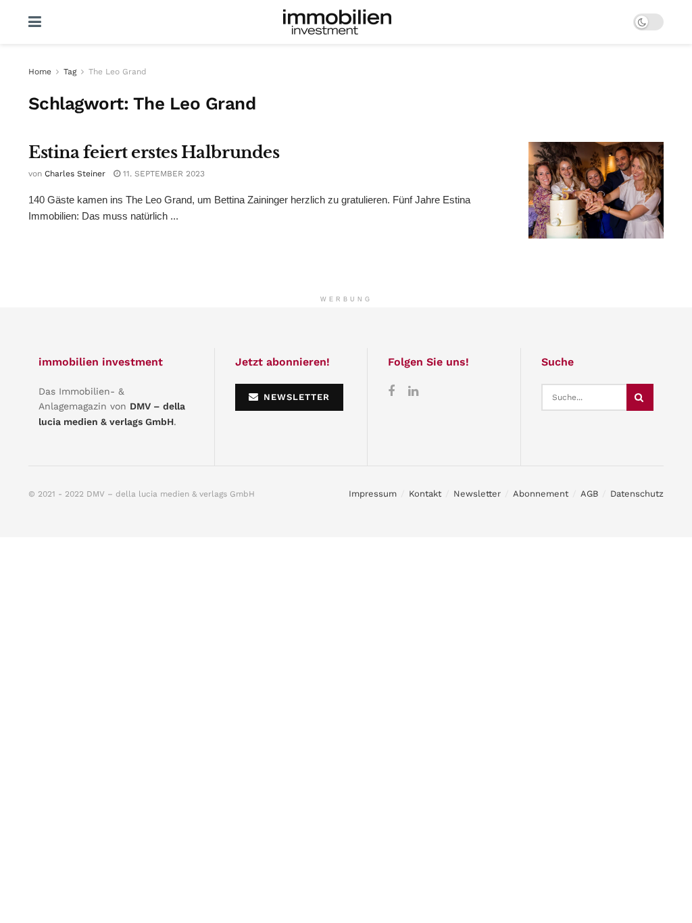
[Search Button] (639, 397)
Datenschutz (637, 494)
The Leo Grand (118, 71)
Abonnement (540, 494)
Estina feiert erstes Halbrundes (153, 152)
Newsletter (477, 494)
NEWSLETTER (295, 397)
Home (39, 71)
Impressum (373, 494)
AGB (589, 494)
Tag (70, 71)
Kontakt (425, 494)
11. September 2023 (162, 173)
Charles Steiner (75, 173)
